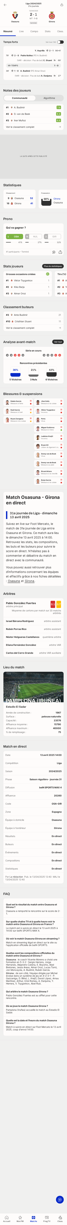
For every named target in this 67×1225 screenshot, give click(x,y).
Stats (47, 31)
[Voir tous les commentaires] (54, 252)
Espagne (57, 811)
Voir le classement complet (20, 126)
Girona (29, 581)
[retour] (5, 5)
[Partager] (62, 5)
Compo (34, 31)
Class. (60, 31)
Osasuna (14, 581)
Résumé (7, 31)
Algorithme (49, 98)
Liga (59, 763)
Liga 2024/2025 (33, 4)
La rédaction (16, 876)
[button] (14, 236)
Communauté (19, 98)
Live (21, 31)
